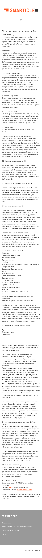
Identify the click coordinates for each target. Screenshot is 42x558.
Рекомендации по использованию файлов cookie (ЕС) (17, 526)
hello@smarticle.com (24, 490)
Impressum (5, 534)
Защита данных (6, 523)
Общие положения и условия (10, 530)
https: (11, 487)
